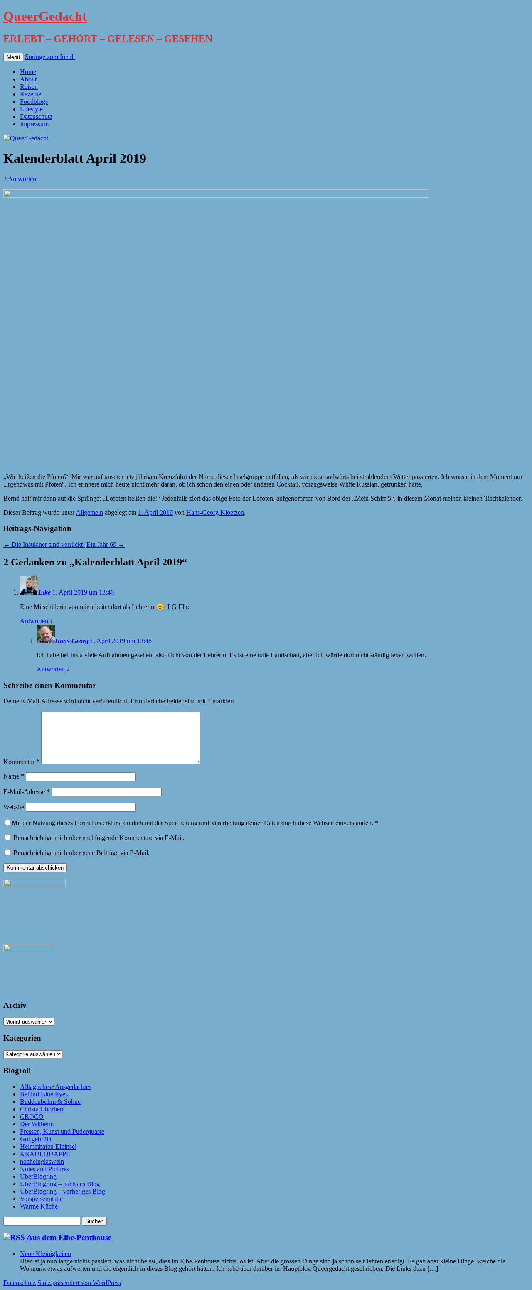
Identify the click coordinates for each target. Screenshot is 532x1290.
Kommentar (21, 761)
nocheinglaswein (42, 1161)
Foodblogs (34, 101)
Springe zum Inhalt (50, 56)
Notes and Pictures (44, 1168)
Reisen (29, 86)
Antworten (34, 620)
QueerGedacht (45, 16)
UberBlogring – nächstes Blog (60, 1183)
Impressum (34, 124)
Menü (13, 57)
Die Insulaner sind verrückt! (44, 544)
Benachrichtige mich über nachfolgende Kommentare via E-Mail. (99, 837)
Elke (44, 592)
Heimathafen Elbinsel (48, 1146)
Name (13, 776)
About (28, 79)
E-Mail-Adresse (26, 791)
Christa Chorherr (42, 1109)
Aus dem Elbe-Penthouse (69, 1237)
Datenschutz (36, 116)
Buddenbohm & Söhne (50, 1101)
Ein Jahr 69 (105, 544)
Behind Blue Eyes (44, 1094)
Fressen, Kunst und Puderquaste (62, 1131)
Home (28, 71)
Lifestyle (31, 109)
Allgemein (89, 512)
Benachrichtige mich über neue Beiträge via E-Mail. (81, 852)
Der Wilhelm (37, 1124)
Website (13, 807)
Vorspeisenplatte (41, 1198)
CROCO (32, 1116)
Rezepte (30, 94)
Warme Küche (39, 1206)
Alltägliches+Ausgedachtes (55, 1086)
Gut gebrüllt (36, 1139)
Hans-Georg (72, 640)
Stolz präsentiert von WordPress (79, 1282)
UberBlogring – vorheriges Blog (62, 1191)
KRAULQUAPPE (45, 1153)
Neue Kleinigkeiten (45, 1253)
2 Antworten (19, 178)
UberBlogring (38, 1176)
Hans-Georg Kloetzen (215, 512)
